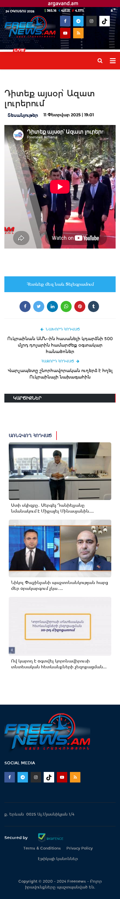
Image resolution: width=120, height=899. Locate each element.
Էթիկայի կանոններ (58, 858)
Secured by (16, 837)
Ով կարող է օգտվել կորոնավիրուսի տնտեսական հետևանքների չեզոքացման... (59, 663)
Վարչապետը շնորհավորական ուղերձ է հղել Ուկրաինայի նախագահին (60, 374)
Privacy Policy (79, 848)
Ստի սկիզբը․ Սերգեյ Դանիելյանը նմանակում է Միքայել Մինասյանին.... (52, 508)
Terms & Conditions (42, 848)
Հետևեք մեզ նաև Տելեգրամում (60, 284)
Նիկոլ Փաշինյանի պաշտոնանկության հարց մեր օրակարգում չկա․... (59, 585)
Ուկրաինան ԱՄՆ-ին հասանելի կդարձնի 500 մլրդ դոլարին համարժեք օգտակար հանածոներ (60, 345)
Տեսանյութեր (23, 115)
